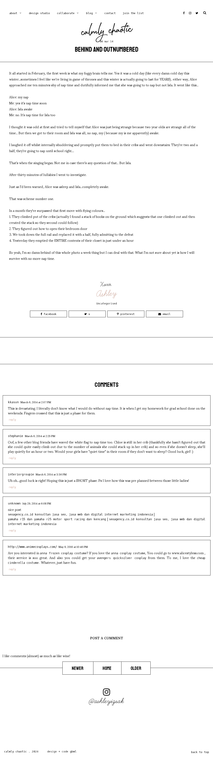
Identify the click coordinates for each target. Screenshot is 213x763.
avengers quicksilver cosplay (121, 558)
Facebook (49, 314)
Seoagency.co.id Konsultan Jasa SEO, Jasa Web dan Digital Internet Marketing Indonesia (80, 514)
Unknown (14, 503)
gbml (73, 751)
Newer (78, 668)
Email (166, 314)
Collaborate (65, 13)
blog (89, 13)
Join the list (133, 13)
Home (107, 668)
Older (136, 668)
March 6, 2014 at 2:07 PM (35, 402)
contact (110, 13)
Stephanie (15, 436)
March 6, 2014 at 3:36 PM (51, 474)
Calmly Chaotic (107, 31)
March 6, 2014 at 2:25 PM (40, 436)
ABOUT (13, 13)
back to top (200, 752)
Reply (12, 419)
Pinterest (127, 314)
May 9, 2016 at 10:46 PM (73, 547)
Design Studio (39, 13)
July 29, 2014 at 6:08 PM (36, 503)
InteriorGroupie (21, 474)
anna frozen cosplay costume (63, 553)
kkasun (13, 402)
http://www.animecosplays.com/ (32, 547)
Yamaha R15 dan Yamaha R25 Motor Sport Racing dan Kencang (57, 519)
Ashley (106, 294)
